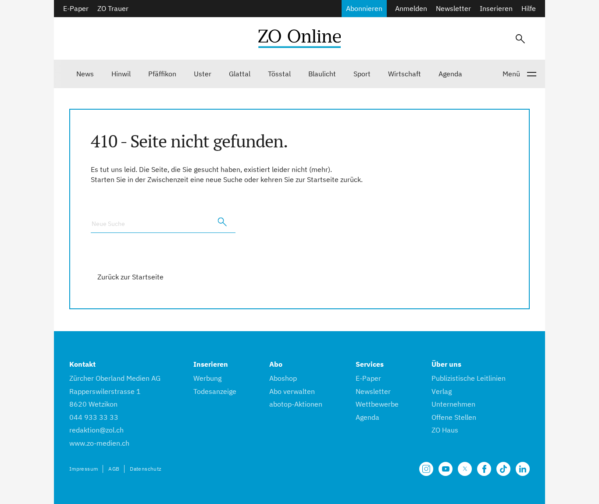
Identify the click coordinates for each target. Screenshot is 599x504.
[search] (222, 222)
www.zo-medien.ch (99, 443)
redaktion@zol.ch (96, 429)
